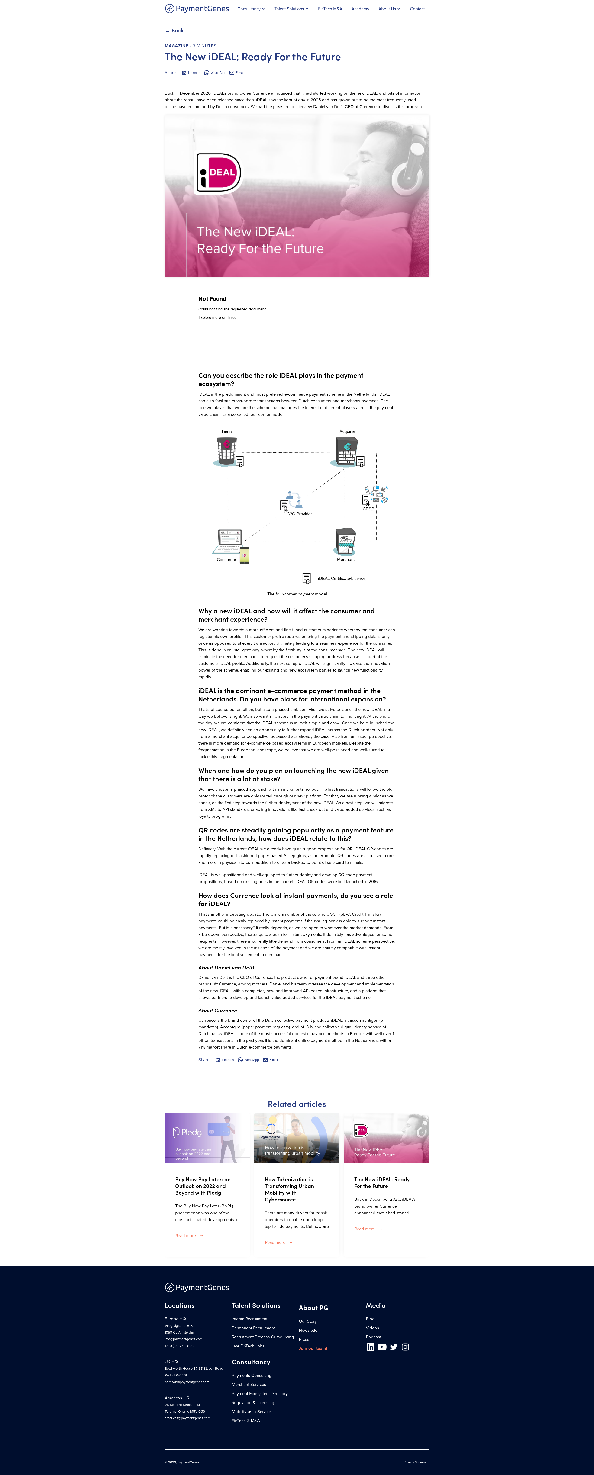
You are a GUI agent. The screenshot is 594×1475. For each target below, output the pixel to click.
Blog (370, 1318)
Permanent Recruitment (253, 1328)
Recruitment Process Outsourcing (263, 1337)
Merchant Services (249, 1384)
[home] (197, 8)
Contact (417, 8)
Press (304, 1339)
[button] (251, 8)
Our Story (308, 1321)
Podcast (373, 1337)
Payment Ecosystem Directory (260, 1393)
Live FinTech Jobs (248, 1346)
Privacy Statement (416, 1462)
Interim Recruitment (249, 1318)
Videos (372, 1328)
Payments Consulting (251, 1375)
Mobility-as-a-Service (251, 1411)
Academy (360, 8)
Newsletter (309, 1330)
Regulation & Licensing (253, 1402)
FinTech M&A (330, 8)
